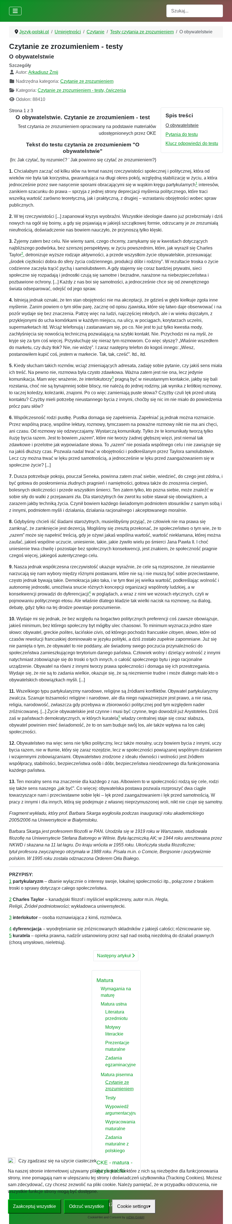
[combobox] (194, 11)
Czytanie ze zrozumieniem (86, 81)
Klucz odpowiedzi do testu (192, 143)
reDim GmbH (135, 1217)
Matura (104, 980)
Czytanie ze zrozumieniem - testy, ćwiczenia (82, 90)
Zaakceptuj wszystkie (34, 1206)
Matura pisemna (117, 1074)
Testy (110, 1097)
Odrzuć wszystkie (86, 1206)
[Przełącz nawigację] (15, 11)
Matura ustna (114, 1004)
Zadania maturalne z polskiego (117, 1144)
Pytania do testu (182, 134)
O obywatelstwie (182, 125)
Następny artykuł (114, 955)
